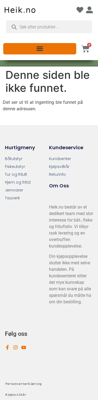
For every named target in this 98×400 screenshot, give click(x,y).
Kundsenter (60, 158)
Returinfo (57, 174)
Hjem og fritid (17, 182)
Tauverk (12, 198)
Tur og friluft (16, 174)
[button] (39, 48)
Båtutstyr (13, 158)
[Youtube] (23, 347)
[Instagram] (15, 347)
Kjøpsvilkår (59, 166)
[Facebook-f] (7, 347)
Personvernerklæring (23, 384)
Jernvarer (14, 190)
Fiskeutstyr (15, 166)
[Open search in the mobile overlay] (49, 27)
